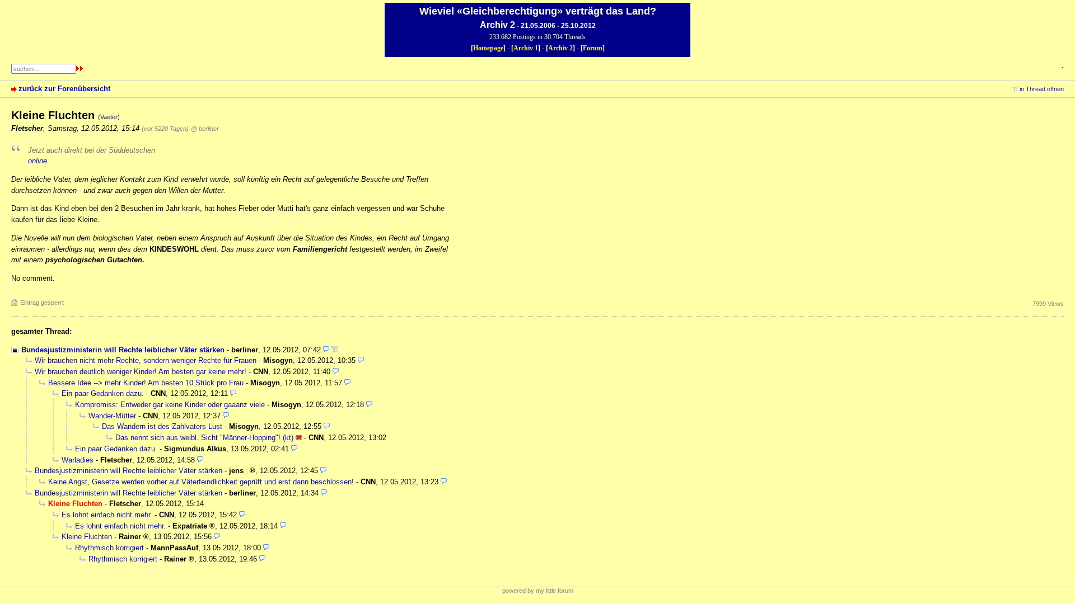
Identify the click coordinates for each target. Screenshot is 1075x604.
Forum (592, 48)
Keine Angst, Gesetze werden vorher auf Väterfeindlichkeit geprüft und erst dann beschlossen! (201, 482)
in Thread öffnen (1042, 89)
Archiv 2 (560, 48)
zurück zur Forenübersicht (64, 88)
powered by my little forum (537, 590)
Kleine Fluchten (87, 536)
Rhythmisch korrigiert (109, 548)
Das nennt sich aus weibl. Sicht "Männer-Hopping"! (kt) (204, 437)
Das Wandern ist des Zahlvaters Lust (162, 426)
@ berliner (205, 128)
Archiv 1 (525, 48)
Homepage (488, 48)
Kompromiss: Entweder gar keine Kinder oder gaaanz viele (170, 404)
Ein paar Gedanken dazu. (103, 393)
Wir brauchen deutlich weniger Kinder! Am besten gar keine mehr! (140, 371)
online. (38, 161)
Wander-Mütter (112, 416)
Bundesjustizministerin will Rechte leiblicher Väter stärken (123, 350)
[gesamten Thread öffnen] (334, 350)
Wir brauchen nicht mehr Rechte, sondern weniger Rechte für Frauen (145, 360)
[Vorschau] (326, 350)
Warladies (78, 460)
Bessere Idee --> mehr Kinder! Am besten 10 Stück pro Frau (146, 383)
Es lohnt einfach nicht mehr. (107, 515)
